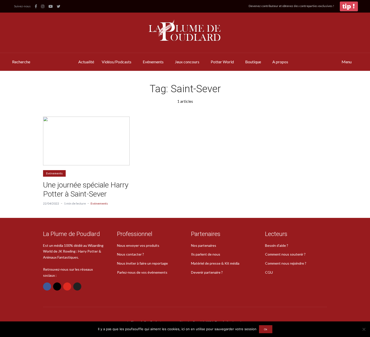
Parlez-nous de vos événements (142, 272)
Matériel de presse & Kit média (215, 263)
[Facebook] (47, 286)
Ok (265, 329)
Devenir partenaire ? (207, 272)
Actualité (86, 61)
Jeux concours (187, 61)
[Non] (363, 329)
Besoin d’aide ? (276, 245)
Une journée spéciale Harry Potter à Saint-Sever (85, 189)
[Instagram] (57, 286)
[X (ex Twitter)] (77, 286)
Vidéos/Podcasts (116, 61)
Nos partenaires (203, 245)
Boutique (253, 61)
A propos (280, 61)
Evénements (153, 61)
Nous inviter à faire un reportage (142, 263)
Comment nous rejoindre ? (285, 263)
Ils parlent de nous (205, 254)
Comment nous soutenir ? (285, 254)
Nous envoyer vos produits (138, 245)
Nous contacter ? (130, 254)
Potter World (222, 61)
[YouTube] (67, 286)
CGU (269, 272)
